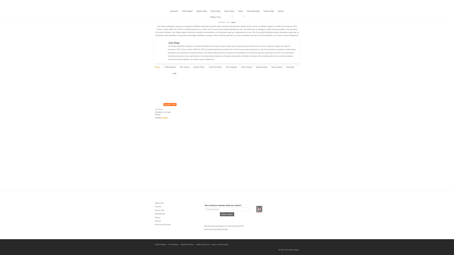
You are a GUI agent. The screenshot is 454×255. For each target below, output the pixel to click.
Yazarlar (158, 207)
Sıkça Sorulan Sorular (163, 224)
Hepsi (157, 67)
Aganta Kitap (201, 11)
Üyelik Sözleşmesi (203, 244)
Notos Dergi (229, 11)
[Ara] (237, 17)
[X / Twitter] (283, 244)
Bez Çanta (184, 67)
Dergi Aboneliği (253, 11)
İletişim (281, 11)
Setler (240, 11)
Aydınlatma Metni (187, 244)
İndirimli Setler (215, 67)
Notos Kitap (215, 11)
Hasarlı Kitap (268, 11)
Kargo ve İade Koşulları (220, 244)
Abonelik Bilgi (160, 214)
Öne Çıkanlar (231, 67)
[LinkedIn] (287, 244)
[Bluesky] (291, 244)
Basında (158, 221)
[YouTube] (298, 244)
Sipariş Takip (159, 210)
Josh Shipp (158, 109)
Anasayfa (174, 11)
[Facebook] (275, 244)
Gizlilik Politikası (160, 244)
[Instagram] (279, 244)
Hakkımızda (159, 203)
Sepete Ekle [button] (158, 118)
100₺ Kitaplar (187, 11)
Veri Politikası (174, 244)
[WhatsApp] (294, 244)
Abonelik (290, 67)
